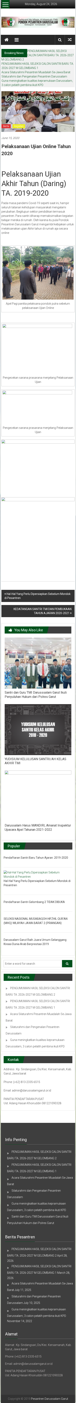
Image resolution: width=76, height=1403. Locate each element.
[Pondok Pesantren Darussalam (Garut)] (6, 40)
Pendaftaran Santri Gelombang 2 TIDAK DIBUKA (34, 902)
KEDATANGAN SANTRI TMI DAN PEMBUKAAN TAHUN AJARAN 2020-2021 (43, 611)
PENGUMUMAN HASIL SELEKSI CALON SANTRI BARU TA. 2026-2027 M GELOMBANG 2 (37, 55)
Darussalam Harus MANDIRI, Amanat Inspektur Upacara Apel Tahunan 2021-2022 (38, 827)
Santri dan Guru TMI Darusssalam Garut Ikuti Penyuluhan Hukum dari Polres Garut (36, 695)
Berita (6, 126)
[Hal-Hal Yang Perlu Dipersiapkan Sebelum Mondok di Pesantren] (37, 874)
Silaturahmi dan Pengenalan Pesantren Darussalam (34, 76)
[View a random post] (70, 40)
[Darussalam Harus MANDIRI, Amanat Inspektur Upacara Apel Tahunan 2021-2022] (38, 795)
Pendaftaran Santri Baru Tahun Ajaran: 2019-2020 (36, 857)
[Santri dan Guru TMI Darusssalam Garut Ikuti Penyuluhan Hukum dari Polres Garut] (38, 662)
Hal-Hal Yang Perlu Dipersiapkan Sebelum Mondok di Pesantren (37, 596)
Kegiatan (19, 126)
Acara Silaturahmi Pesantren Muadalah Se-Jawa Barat (35, 72)
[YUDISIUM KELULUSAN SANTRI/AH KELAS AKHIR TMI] (38, 729)
